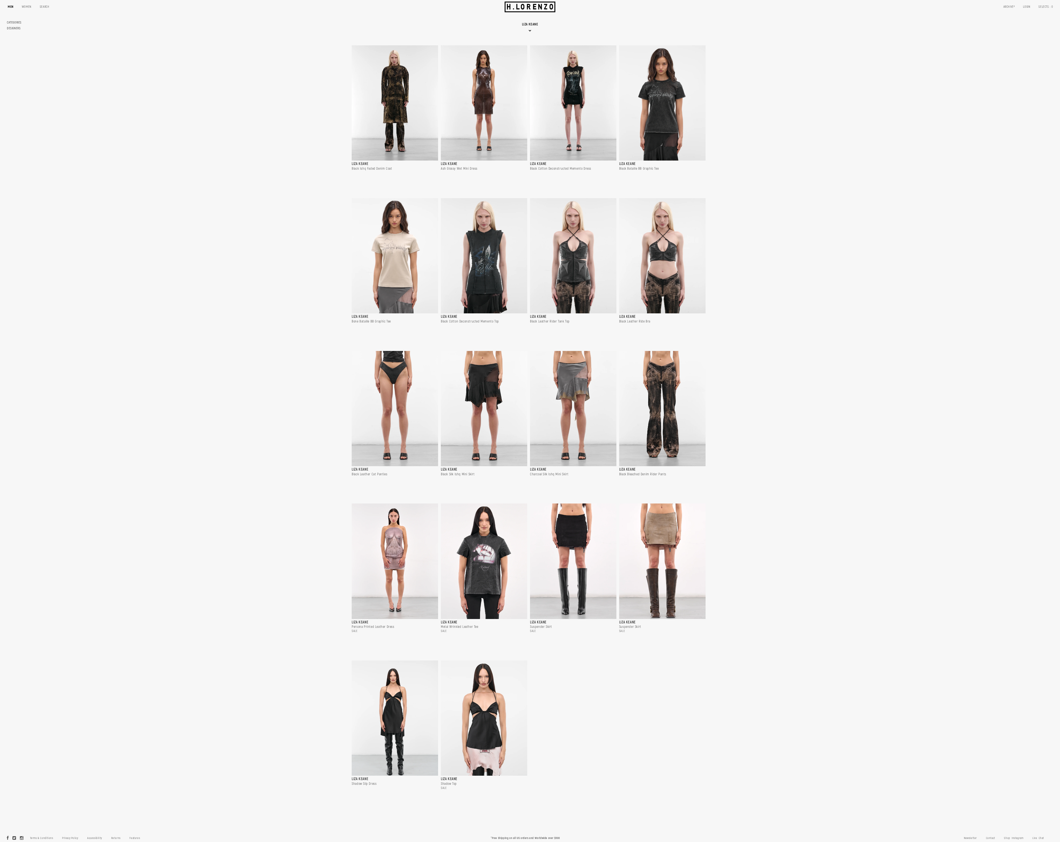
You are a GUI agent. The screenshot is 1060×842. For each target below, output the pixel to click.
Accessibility (94, 838)
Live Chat (1038, 838)
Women (26, 7)
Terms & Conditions (41, 838)
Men (11, 7)
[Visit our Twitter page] (14, 838)
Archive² (1009, 7)
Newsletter (970, 838)
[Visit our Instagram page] (21, 838)
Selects (1045, 7)
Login (1026, 7)
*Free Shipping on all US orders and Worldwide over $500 (525, 838)
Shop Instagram (1013, 838)
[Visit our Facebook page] (8, 838)
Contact (990, 838)
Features (134, 838)
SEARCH (44, 7)
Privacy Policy (70, 838)
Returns (116, 838)
